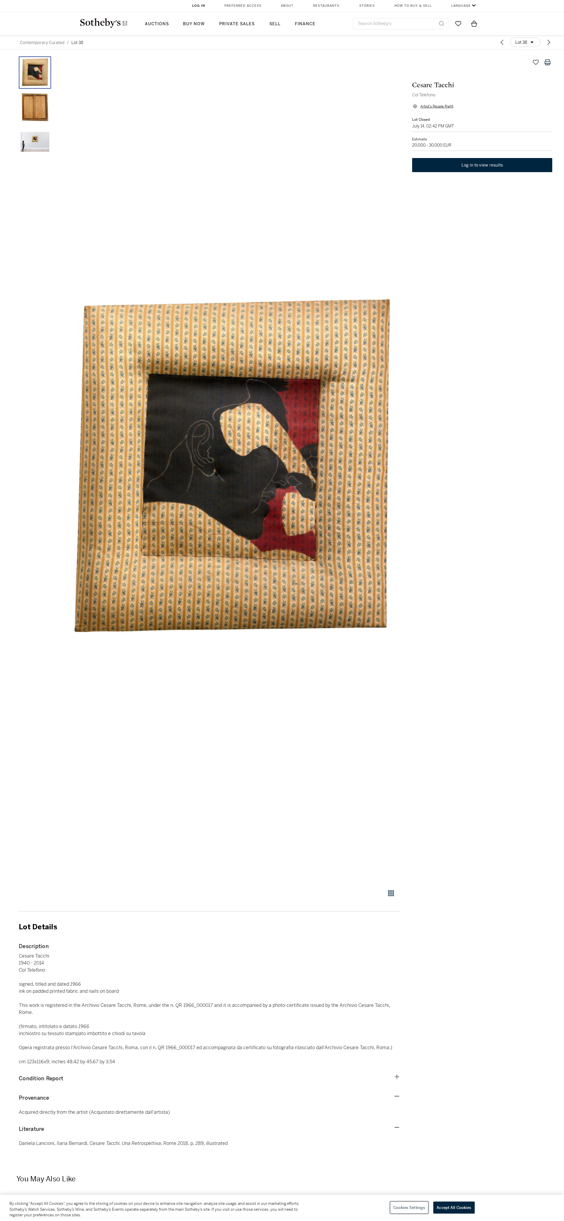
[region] (282, 1208)
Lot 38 (77, 42)
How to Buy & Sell (413, 6)
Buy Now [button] (194, 23)
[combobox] (400, 23)
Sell (275, 23)
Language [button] (461, 6)
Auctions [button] (157, 23)
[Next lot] (549, 42)
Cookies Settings (409, 1207)
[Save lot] (535, 62)
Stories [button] (367, 6)
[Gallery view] (391, 893)
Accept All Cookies (454, 1207)
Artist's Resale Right (436, 106)
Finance (305, 23)
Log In (198, 6)
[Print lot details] (547, 62)
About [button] (287, 6)
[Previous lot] (502, 42)
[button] (232, 469)
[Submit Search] (441, 23)
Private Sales (237, 23)
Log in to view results (482, 165)
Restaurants (326, 6)
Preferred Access (242, 6)
